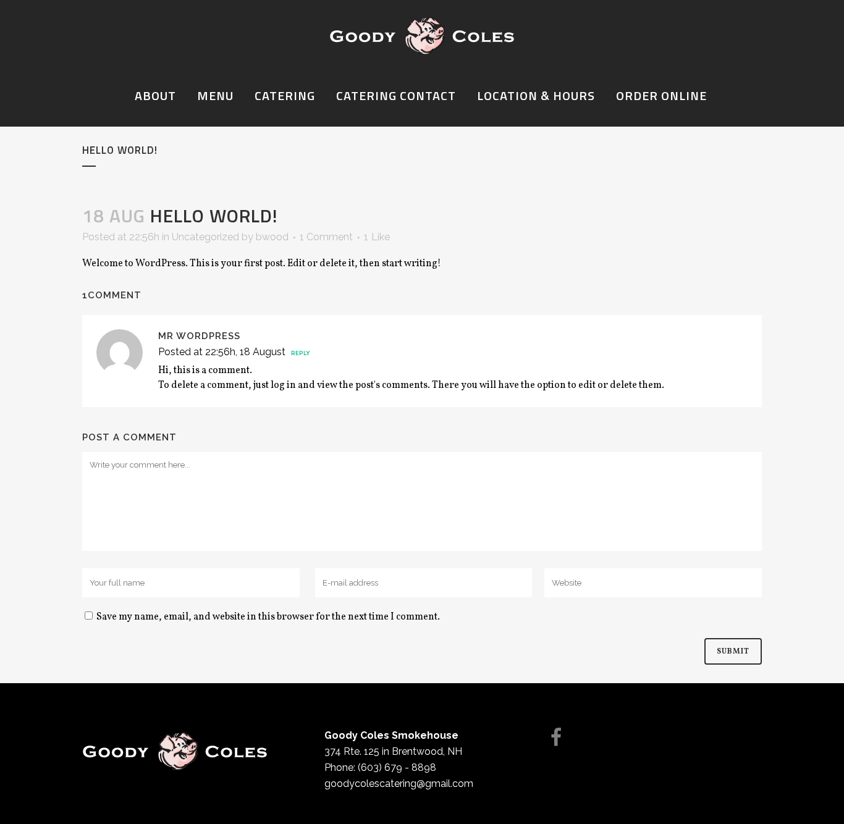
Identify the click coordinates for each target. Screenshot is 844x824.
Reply (300, 353)
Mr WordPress (199, 336)
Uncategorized (205, 237)
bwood (272, 237)
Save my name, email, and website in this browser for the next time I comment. (268, 617)
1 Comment (326, 237)
